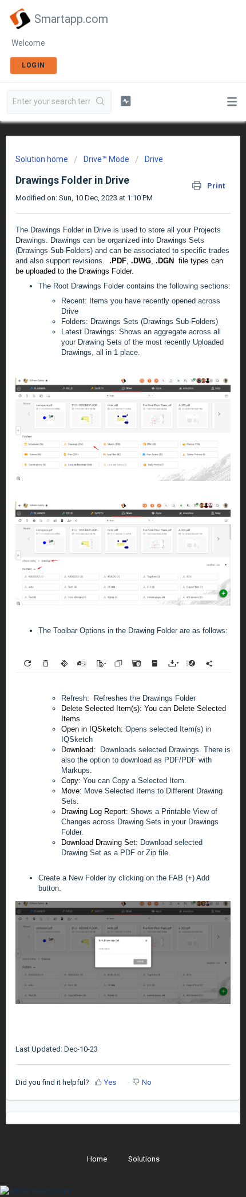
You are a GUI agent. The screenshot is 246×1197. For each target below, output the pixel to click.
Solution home (42, 159)
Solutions (144, 1159)
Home (97, 1159)
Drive (154, 159)
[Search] (100, 101)
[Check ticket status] (126, 100)
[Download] (102, 602)
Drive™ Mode (106, 159)
